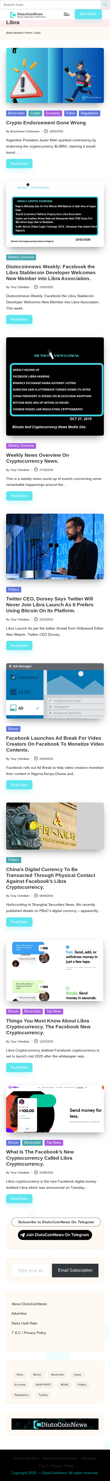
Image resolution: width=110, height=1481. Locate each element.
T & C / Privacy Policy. (29, 1333)
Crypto (35, 113)
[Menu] (66, 14)
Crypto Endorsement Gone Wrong (46, 122)
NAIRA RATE (43, 1384)
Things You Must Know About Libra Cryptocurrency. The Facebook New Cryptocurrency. (48, 1026)
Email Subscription (75, 1270)
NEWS (64, 1384)
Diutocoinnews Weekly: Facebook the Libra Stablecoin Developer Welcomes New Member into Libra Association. (51, 272)
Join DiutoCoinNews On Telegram (57, 1234)
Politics (13, 589)
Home (28, 32)
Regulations (89, 113)
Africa (20, 1374)
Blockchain (16, 113)
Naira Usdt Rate (24, 1323)
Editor (70, 113)
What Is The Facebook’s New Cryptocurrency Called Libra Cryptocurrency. (40, 1157)
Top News (54, 1011)
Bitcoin (13, 729)
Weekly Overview (21, 257)
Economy (53, 113)
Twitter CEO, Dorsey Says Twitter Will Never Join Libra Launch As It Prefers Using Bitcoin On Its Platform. (50, 604)
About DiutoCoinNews (29, 1304)
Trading (43, 1394)
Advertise (19, 1313)
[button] (88, 14)
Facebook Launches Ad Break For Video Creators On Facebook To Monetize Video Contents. (55, 744)
